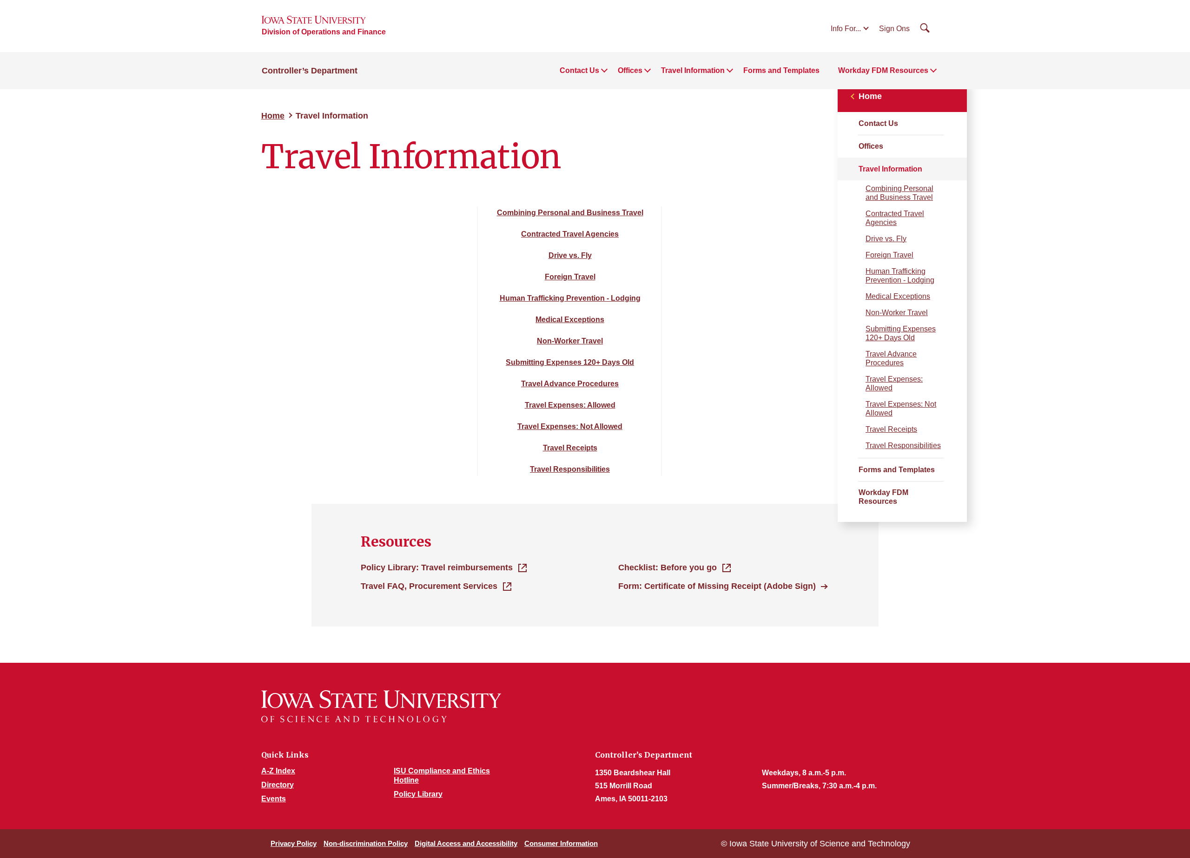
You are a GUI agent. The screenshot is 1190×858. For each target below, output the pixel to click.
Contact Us (878, 123)
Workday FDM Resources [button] (883, 70)
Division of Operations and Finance (324, 32)
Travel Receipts (891, 429)
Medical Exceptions (898, 296)
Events (273, 799)
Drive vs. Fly (886, 239)
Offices (871, 146)
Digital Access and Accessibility (466, 843)
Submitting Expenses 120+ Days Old (901, 333)
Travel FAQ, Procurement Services (429, 586)
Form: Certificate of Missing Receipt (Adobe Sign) (717, 586)
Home (272, 115)
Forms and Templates (781, 70)
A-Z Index (278, 771)
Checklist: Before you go (667, 567)
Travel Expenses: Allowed (894, 383)
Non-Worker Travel (897, 313)
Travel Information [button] (693, 70)
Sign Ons (894, 29)
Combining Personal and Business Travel (899, 193)
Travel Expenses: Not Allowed (901, 408)
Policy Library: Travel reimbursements (437, 567)
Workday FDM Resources (883, 496)
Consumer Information (561, 843)
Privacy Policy (294, 843)
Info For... (846, 29)
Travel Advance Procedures (891, 358)
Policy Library (418, 794)
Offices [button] (630, 70)
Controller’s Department (309, 70)
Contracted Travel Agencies (895, 218)
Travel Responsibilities (903, 445)
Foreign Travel (889, 255)
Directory (277, 785)
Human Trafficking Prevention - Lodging (900, 275)
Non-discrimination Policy (366, 843)
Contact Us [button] (579, 70)
